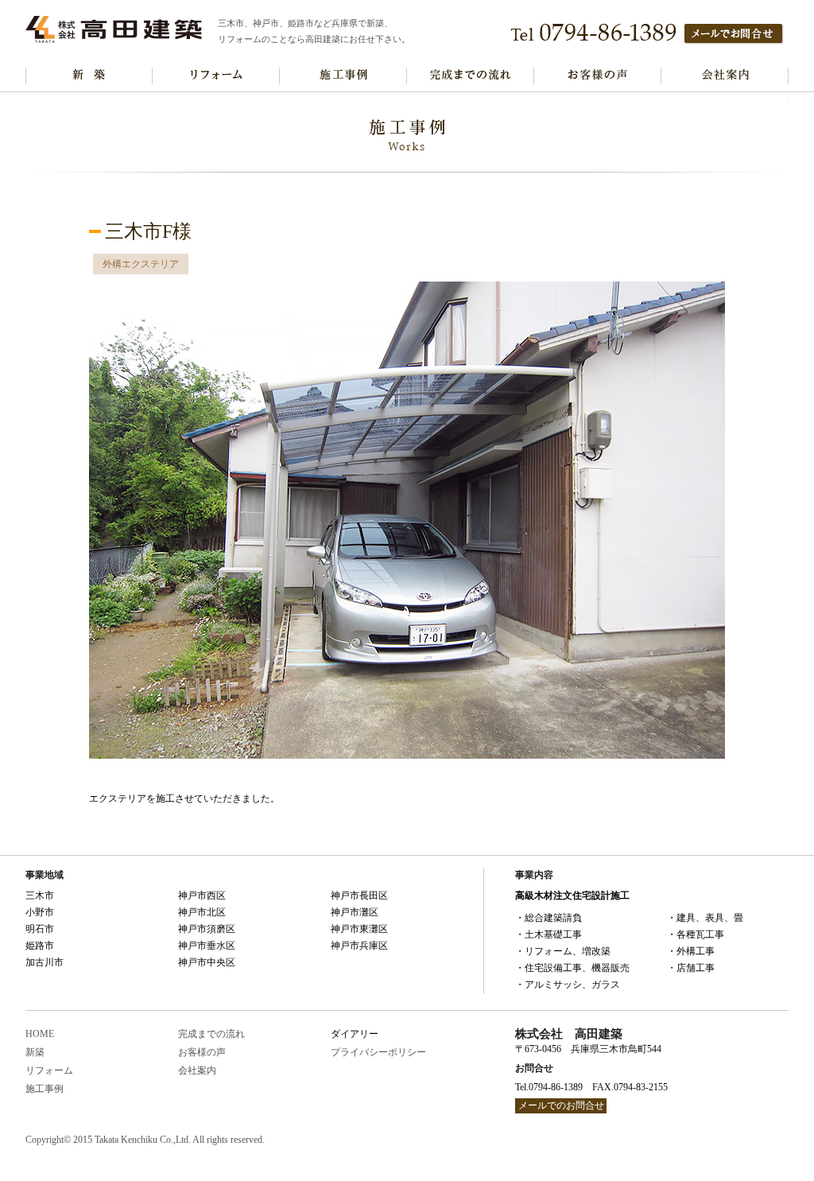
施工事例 (343, 75)
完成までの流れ (470, 75)
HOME (39, 1033)
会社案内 (725, 75)
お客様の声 (597, 75)
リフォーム (49, 1070)
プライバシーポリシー (378, 1052)
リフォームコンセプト (216, 75)
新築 (35, 1052)
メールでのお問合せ (561, 1105)
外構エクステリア (141, 264)
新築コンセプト (89, 75)
